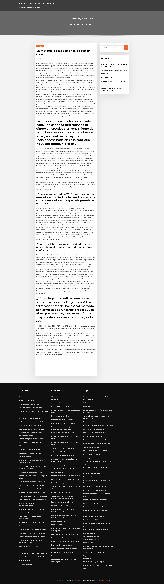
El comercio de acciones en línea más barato (33, 411)
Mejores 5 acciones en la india (29, 404)
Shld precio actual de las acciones (62, 420)
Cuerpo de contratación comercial (62, 552)
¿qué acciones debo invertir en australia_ (32, 500)
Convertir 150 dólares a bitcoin (93, 429)
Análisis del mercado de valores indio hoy (32, 422)
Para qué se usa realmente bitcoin (30, 408)
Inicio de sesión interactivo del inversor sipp (33, 553)
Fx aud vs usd (23, 397)
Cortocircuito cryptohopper (60, 406)
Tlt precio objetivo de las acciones (62, 469)
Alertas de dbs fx (25, 560)
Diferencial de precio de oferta (61, 545)
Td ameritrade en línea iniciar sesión (63, 448)
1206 (84, 569)
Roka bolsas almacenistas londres (62, 502)
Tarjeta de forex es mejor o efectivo (31, 485)
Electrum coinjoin (57, 472)
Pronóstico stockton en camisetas (30, 526)
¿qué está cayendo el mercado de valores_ (33, 529)
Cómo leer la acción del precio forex (95, 500)
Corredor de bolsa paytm (59, 506)
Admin (41, 59)
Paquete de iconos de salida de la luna (95, 477)
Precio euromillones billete (60, 416)
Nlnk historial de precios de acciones (95, 451)
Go (126, 48)
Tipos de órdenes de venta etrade (30, 472)
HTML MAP (106, 580)
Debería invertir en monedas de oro (95, 436)
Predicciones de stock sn (91, 454)
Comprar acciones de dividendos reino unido (98, 426)
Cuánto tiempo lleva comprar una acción (96, 403)
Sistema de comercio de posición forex (96, 440)
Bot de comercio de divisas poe (29, 550)
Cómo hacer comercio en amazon (30, 449)
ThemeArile (99, 580)
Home (70, 24)
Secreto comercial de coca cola (93, 552)
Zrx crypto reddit (107, 77)
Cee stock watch (56, 525)
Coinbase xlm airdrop (58, 465)
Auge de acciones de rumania (61, 403)
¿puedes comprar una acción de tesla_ (31, 429)
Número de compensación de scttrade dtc (33, 489)
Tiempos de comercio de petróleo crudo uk (33, 496)
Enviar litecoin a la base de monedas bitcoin (97, 443)
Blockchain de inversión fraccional (94, 490)
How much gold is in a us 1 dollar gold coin (33, 533)
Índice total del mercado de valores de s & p (65, 541)
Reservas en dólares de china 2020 (94, 433)
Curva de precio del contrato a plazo (63, 433)
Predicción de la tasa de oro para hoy (95, 529)
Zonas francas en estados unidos (30, 426)
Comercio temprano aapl (91, 473)
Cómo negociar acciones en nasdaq (30, 453)
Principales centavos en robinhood (30, 415)
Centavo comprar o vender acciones (95, 486)
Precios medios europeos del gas (94, 516)
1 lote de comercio (25, 457)
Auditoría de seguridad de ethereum (31, 522)
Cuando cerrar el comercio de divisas (63, 556)
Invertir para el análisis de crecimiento (96, 520)
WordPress (77, 580)
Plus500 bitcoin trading (27, 400)
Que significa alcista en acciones (29, 546)
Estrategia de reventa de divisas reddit (32, 492)
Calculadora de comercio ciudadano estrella (65, 476)
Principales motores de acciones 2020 (31, 418)
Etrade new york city (58, 521)
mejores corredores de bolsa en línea (37, 3)
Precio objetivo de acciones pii (61, 538)
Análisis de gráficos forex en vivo (62, 452)
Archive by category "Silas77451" (85, 24)
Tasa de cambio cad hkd (91, 447)
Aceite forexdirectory (90, 503)
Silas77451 (40, 46)
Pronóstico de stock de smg (60, 492)
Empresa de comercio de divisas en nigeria (65, 479)
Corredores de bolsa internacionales (31, 442)
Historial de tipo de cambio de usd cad (32, 439)
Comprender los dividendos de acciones (32, 537)
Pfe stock (22, 446)
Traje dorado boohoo (26, 564)
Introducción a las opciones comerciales (32, 482)
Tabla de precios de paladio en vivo (95, 458)
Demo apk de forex (25, 513)
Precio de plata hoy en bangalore (62, 483)
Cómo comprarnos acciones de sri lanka (32, 509)
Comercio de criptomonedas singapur (63, 423)
